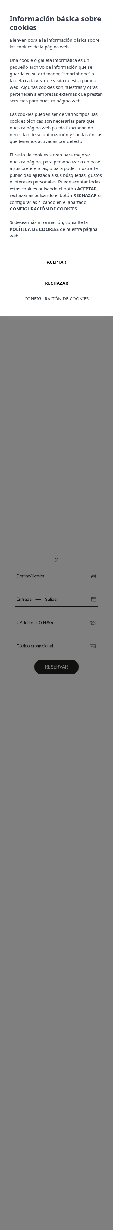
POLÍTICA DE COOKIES (34, 229)
